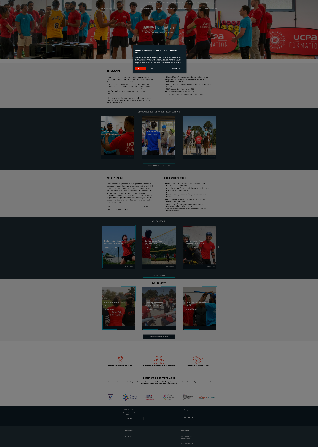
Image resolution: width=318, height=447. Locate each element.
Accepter (140, 68)
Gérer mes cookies (176, 68)
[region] (159, 59)
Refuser (153, 68)
